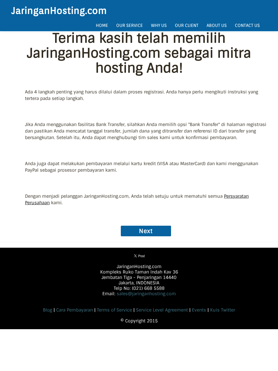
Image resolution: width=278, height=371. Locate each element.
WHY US (159, 25)
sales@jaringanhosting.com (146, 294)
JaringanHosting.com (59, 10)
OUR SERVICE (129, 25)
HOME (102, 25)
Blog (47, 310)
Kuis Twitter (222, 310)
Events (199, 310)
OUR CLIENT (186, 25)
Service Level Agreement (162, 310)
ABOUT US (217, 25)
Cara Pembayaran (74, 310)
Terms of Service (114, 310)
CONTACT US (247, 25)
